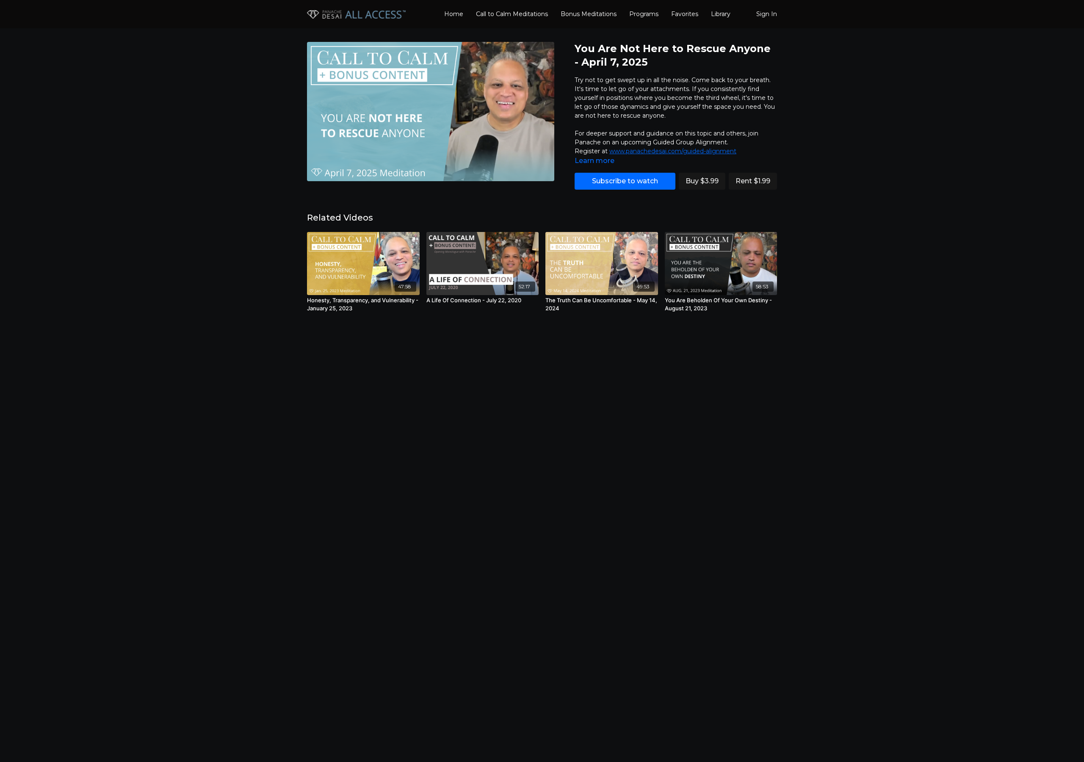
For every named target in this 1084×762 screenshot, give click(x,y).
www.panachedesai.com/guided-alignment (672, 151)
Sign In (766, 14)
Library (720, 14)
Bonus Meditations (589, 14)
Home (453, 14)
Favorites (684, 14)
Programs (643, 14)
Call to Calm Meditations (512, 14)
